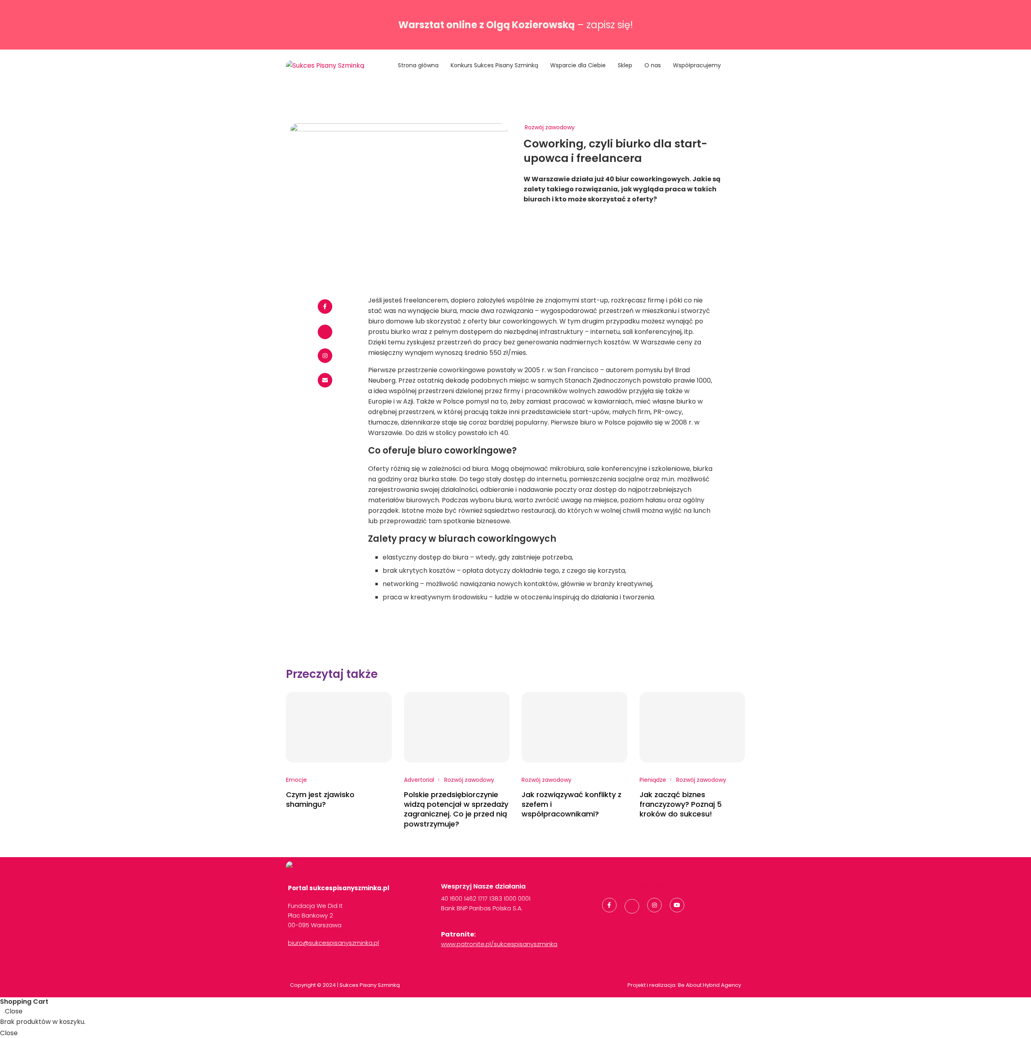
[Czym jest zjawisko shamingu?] (339, 727)
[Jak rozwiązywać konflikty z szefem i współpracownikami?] (574, 727)
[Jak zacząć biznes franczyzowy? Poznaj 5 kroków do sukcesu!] (692, 727)
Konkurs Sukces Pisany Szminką (494, 65)
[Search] (741, 66)
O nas (652, 65)
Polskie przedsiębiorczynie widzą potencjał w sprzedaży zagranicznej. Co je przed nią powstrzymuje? (456, 809)
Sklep (625, 65)
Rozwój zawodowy (550, 127)
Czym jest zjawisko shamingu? (320, 799)
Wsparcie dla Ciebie (578, 65)
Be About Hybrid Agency (709, 985)
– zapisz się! (515, 24)
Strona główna (418, 65)
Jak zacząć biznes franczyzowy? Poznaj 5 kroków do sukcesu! (681, 804)
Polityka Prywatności (635, 886)
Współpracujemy (697, 65)
